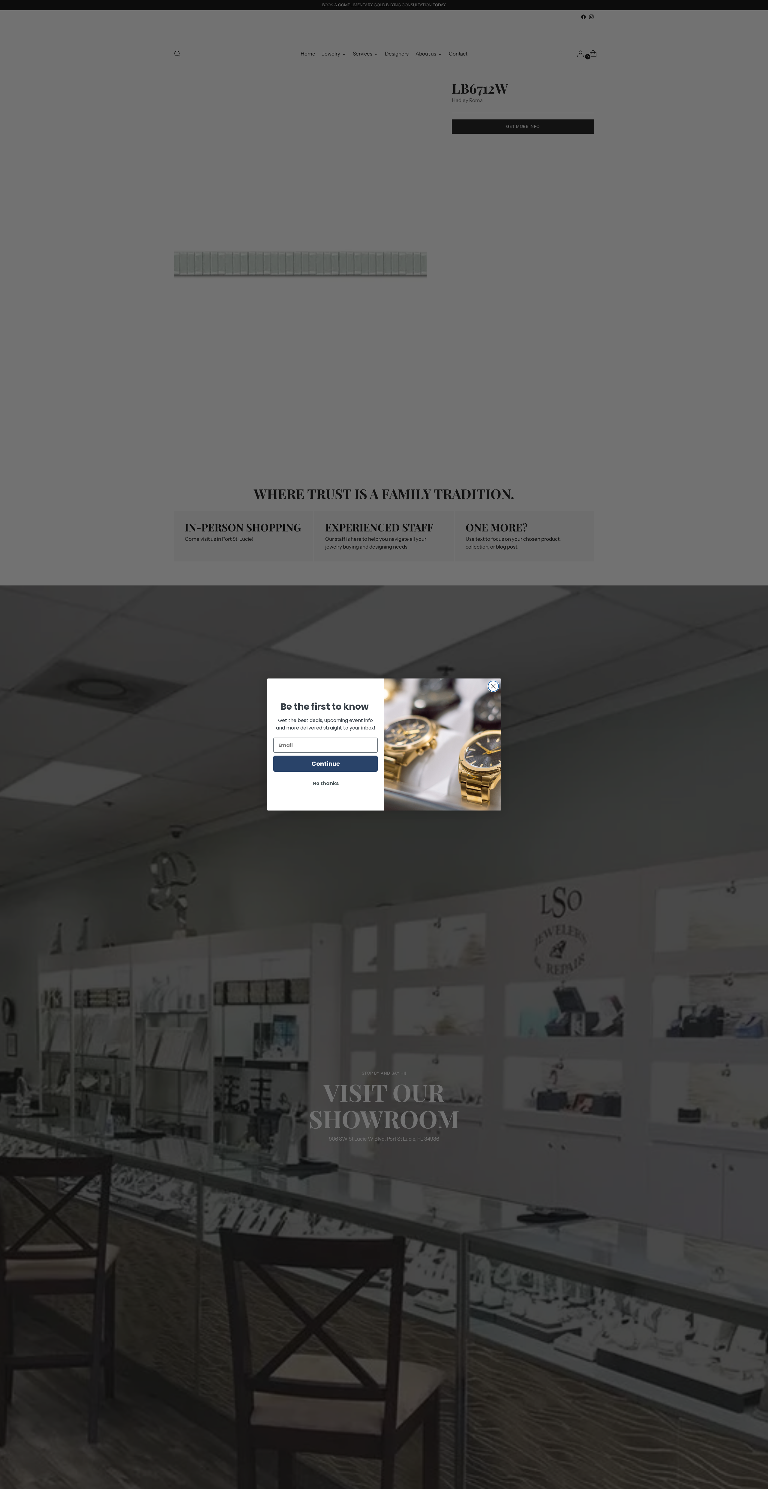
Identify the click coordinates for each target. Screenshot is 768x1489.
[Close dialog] (493, 686)
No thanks (326, 783)
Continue (325, 764)
